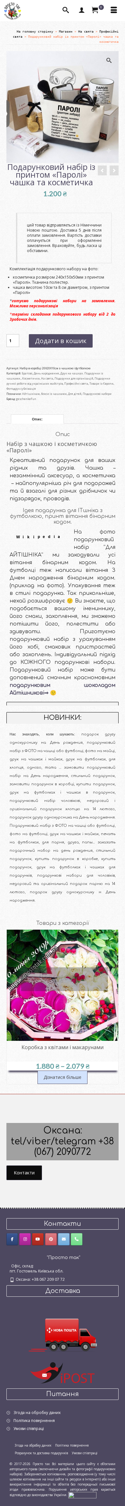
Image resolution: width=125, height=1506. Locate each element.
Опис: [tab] (37, 419)
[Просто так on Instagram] (25, 1239)
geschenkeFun (26, 399)
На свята (47, 378)
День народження (46, 373)
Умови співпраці (28, 1428)
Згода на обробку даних (37, 1412)
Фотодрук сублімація (21, 389)
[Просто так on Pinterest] (51, 1239)
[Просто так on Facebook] (12, 1239)
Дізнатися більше (62, 1077)
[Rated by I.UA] (82, 1495)
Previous (12, 1007)
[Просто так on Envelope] (64, 1239)
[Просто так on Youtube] (38, 1239)
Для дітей (74, 394)
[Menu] (114, 10)
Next (113, 1007)
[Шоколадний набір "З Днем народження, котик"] (114, 170)
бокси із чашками (54, 394)
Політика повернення (34, 1420)
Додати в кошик (61, 340)
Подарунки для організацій (73, 378)
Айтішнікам (31, 394)
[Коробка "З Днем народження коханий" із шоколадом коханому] (102, 170)
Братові (27, 373)
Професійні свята (76, 383)
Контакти (24, 1173)
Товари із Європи (101, 383)
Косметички (31, 378)
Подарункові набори (97, 394)
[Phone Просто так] (76, 1239)
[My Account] (82, 10)
